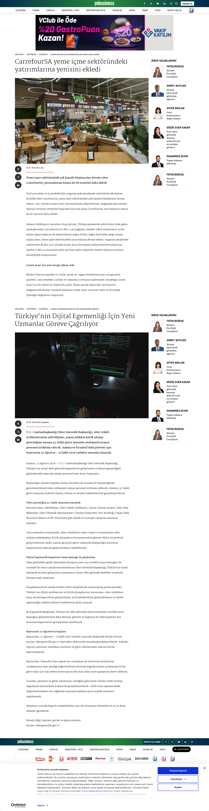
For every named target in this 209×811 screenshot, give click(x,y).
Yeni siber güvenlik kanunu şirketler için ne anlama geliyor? (173, 139)
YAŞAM (145, 10)
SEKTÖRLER (31, 54)
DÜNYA (132, 10)
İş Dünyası (43, 54)
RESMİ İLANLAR (174, 10)
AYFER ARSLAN (175, 108)
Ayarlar (41, 805)
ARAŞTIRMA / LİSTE (70, 10)
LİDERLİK (50, 10)
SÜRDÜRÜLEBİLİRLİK (95, 10)
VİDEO (158, 10)
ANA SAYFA (19, 54)
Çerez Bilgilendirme (92, 791)
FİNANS (35, 10)
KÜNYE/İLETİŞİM (152, 741)
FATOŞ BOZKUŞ (175, 66)
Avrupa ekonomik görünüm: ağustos (172, 94)
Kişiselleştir (176, 779)
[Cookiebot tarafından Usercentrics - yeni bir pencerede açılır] (18, 805)
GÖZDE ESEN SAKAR (178, 127)
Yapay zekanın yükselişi (174, 162)
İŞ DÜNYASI (21, 10)
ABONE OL (187, 3)
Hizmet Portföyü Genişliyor (172, 74)
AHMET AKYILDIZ (176, 85)
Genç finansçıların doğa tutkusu (174, 115)
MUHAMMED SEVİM (177, 156)
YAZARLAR (117, 10)
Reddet (178, 787)
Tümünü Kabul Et (178, 770)
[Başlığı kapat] (205, 768)
